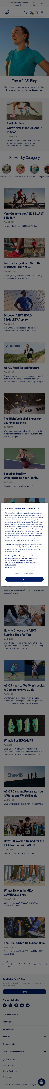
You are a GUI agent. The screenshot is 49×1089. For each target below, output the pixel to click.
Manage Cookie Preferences (24, 573)
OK (24, 579)
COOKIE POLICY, (19, 562)
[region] (24, 544)
